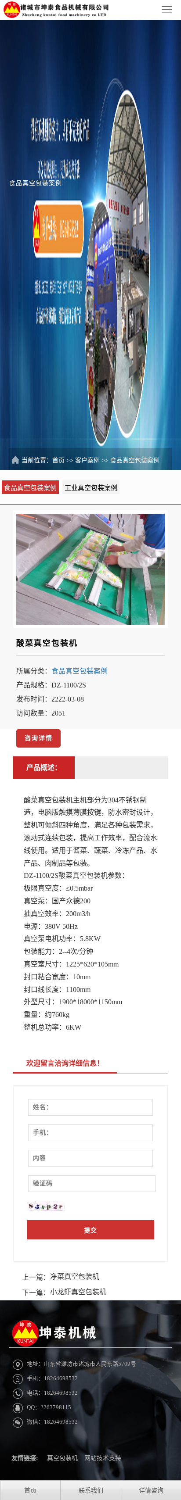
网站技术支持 (102, 1458)
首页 (58, 460)
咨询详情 (39, 738)
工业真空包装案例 (91, 487)
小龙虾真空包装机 (78, 1292)
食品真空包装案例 (134, 460)
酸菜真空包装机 (47, 643)
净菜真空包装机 (74, 1276)
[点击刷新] (46, 1206)
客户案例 (87, 460)
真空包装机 (62, 1458)
